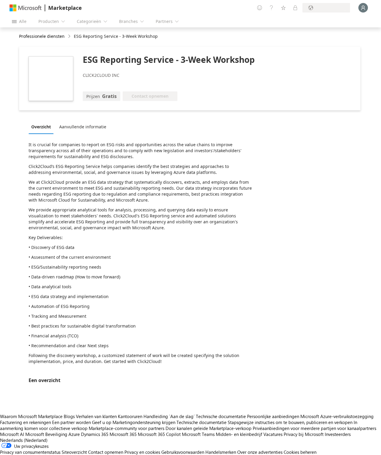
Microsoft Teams (198, 434)
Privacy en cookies (142, 452)
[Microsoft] (26, 7)
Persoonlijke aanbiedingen (273, 416)
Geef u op (101, 422)
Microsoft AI (12, 434)
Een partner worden (71, 422)
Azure (74, 434)
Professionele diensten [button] (42, 36)
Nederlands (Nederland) (24, 440)
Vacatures (272, 434)
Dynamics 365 (94, 434)
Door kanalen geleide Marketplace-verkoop (208, 428)
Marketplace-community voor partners (126, 428)
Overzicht (41, 127)
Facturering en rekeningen (25, 422)
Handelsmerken (220, 452)
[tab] (43, 126)
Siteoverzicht (74, 452)
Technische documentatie (221, 416)
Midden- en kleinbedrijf (239, 434)
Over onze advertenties (259, 452)
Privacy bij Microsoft (304, 434)
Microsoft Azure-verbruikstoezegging (337, 416)
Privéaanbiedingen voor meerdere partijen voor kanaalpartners (314, 428)
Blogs (69, 416)
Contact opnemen (105, 452)
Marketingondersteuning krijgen (144, 422)
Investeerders (338, 434)
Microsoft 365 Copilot (159, 434)
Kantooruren (130, 416)
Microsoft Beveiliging (46, 434)
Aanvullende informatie (82, 127)
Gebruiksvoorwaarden (182, 452)
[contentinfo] (70, 36)
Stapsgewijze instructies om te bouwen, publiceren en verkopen (290, 422)
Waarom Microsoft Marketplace (31, 416)
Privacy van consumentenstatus (30, 452)
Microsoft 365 (123, 434)
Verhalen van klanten (96, 416)
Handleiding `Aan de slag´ (169, 416)
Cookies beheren (300, 452)
